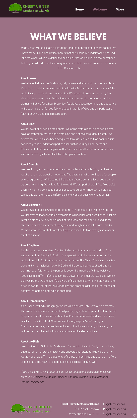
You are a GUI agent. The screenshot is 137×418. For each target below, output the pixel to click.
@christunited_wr (114, 409)
